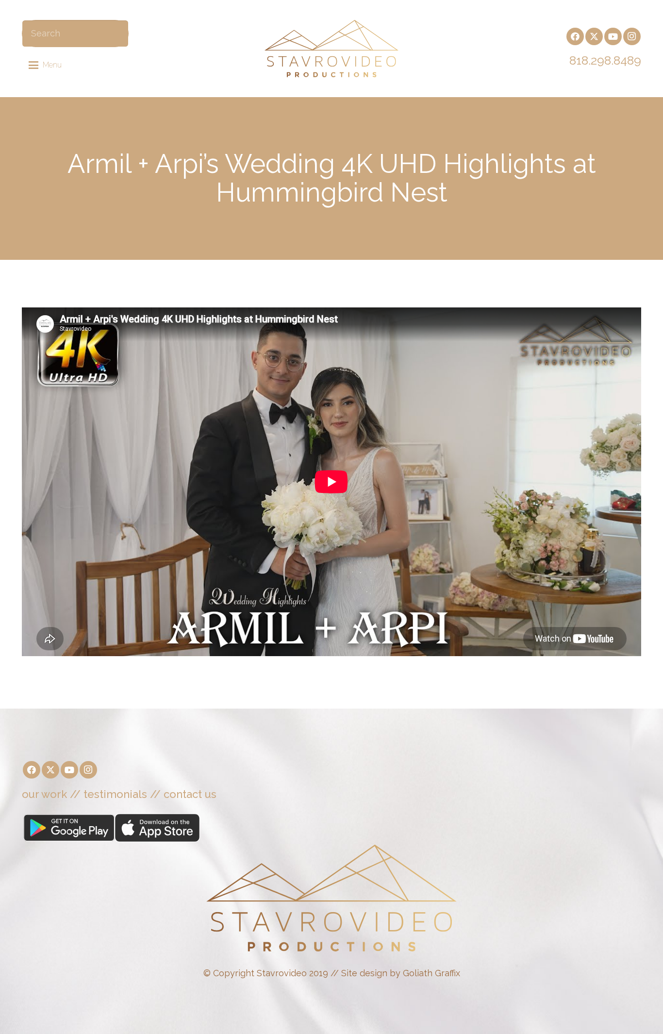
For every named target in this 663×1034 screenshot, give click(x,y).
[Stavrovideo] (332, 48)
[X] (594, 36)
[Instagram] (632, 36)
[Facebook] (575, 36)
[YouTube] (613, 36)
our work (44, 794)
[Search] (115, 33)
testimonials (115, 794)
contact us (190, 794)
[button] (45, 65)
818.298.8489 (605, 60)
